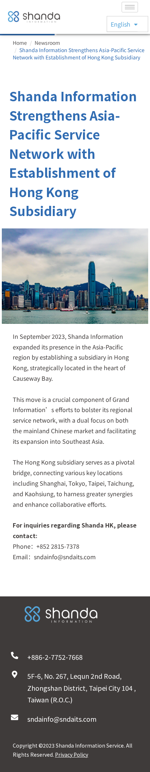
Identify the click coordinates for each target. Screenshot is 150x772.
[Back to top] (134, 750)
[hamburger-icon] (130, 7)
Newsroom (47, 42)
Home (20, 42)
